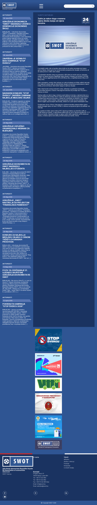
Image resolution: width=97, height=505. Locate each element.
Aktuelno (66, 459)
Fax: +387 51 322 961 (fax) (41, 482)
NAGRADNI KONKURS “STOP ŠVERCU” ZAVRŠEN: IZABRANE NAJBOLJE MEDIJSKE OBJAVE (16, 95)
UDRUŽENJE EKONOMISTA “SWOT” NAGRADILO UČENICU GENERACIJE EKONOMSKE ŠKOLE (16, 25)
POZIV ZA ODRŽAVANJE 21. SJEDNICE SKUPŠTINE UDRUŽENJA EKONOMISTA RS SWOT (16, 273)
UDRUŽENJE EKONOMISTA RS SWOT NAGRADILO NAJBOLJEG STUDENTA (16, 166)
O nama (36, 457)
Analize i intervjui (69, 461)
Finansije (66, 463)
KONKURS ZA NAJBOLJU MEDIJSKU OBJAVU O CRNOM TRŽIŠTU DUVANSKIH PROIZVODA (16, 238)
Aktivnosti (7, 15)
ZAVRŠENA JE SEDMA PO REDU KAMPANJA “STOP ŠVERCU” (14, 60)
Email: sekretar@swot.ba (40, 486)
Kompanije (67, 465)
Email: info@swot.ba (39, 484)
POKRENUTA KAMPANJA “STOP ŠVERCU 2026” (13, 305)
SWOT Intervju (6, 474)
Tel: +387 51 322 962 (39, 480)
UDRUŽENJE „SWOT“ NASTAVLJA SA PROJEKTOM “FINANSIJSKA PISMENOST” (15, 202)
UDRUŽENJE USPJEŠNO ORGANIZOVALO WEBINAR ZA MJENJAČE (16, 128)
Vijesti (66, 457)
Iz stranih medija (69, 468)
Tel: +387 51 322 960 (39, 478)
